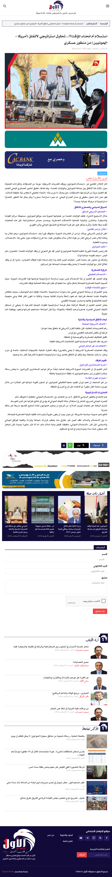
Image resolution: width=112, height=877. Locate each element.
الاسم (104, 554)
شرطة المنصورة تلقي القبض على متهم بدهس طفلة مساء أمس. (56, 767)
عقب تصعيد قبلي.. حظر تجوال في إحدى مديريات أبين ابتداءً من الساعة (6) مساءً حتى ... (46, 784)
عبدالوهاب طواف (81, 665)
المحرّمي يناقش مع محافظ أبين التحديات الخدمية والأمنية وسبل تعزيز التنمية (16, 529)
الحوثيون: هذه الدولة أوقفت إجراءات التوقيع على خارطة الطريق (97, 529)
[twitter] (100, 838)
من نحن (50, 835)
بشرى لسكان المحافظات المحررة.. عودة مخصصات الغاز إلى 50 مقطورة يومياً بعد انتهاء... (48, 753)
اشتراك (82, 855)
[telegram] (87, 838)
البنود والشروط (66, 835)
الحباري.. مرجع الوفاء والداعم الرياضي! (70, 693)
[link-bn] (56, 459)
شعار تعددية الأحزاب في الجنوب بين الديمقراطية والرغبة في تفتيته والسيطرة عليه (51, 646)
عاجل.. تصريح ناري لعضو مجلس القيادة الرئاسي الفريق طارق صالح (52, 798)
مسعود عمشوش (82, 650)
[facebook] (106, 838)
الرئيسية (104, 23)
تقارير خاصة (68, 841)
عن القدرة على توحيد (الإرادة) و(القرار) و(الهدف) (66, 677)
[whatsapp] (93, 838)
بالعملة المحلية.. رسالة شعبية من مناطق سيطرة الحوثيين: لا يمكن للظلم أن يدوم (48, 736)
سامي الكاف (84, 681)
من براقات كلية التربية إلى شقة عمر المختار (69, 708)
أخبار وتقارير (91, 23)
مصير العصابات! (81, 662)
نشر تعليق (100, 611)
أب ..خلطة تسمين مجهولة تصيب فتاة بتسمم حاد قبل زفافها (44, 529)
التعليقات (100, 547)
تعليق (104, 578)
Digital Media (8, 871)
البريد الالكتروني (100, 566)
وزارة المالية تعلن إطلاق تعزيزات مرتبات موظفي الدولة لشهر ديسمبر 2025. (69, 529)
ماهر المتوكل (84, 696)
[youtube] (81, 838)
